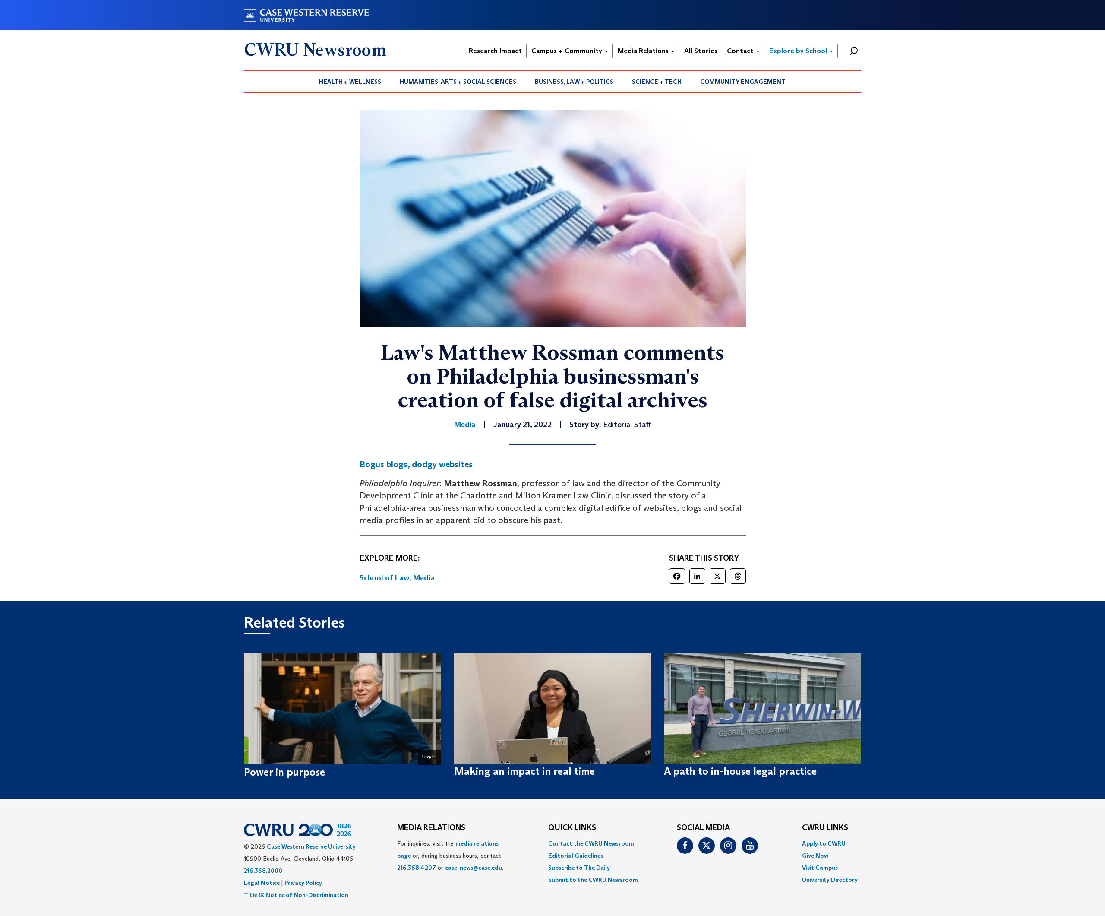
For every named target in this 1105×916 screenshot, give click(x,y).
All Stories (700, 51)
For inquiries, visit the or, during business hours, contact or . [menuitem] (450, 856)
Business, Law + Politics (574, 82)
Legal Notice (262, 883)
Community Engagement (743, 82)
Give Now (815, 855)
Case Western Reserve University (311, 846)
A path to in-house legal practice (740, 771)
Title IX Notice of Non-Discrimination (296, 895)
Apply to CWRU (824, 843)
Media (424, 578)
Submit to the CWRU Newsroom (593, 880)
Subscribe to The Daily (579, 868)
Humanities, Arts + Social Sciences (458, 82)
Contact (741, 51)
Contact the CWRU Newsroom (591, 843)
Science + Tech (657, 82)
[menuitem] (350, 81)
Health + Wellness (350, 82)
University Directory (830, 880)
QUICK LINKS (572, 828)
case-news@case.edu (473, 868)
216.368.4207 (416, 868)
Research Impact (495, 51)
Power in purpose (284, 772)
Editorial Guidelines (575, 855)
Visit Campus (820, 868)
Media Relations (644, 51)
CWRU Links (825, 828)
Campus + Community (567, 51)
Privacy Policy (303, 883)
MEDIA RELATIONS (431, 828)
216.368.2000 (263, 871)
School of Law (384, 578)
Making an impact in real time (524, 771)
